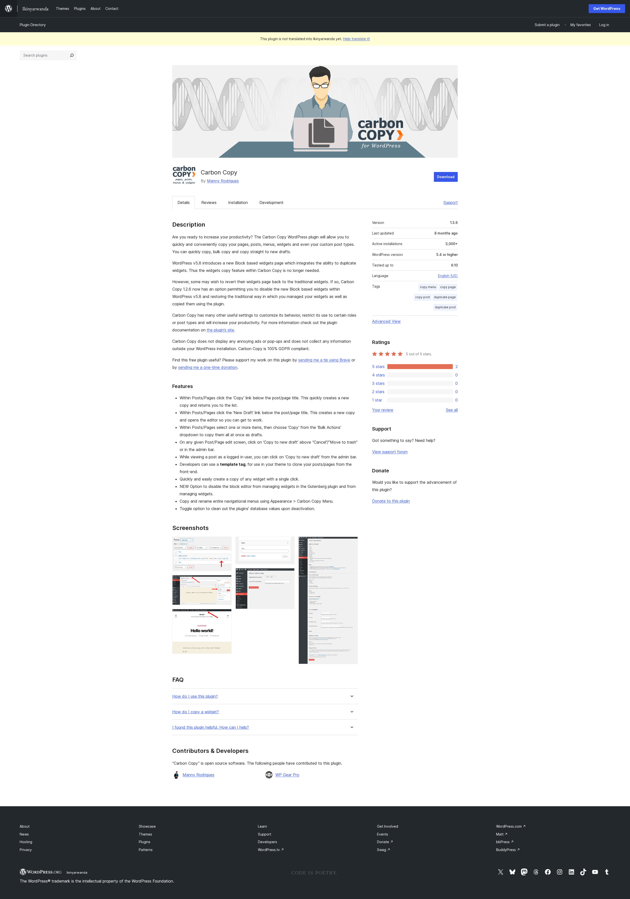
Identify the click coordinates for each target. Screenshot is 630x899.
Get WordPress (606, 8)
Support (450, 202)
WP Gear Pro (287, 774)
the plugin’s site (220, 329)
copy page (448, 287)
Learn (262, 826)
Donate (385, 842)
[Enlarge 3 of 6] (224, 615)
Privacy (26, 850)
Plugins (144, 842)
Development (271, 202)
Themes (145, 834)
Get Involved (387, 826)
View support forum (390, 451)
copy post (422, 297)
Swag (383, 850)
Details (183, 202)
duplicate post (445, 307)
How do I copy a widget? (195, 712)
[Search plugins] (72, 55)
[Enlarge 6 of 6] (351, 543)
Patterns (146, 850)
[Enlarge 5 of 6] (287, 574)
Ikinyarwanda (77, 872)
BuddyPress (508, 850)
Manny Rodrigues (223, 180)
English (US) (448, 276)
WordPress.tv (271, 850)
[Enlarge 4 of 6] (287, 543)
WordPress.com (511, 826)
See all (452, 409)
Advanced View (386, 321)
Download (446, 177)
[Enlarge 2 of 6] (224, 581)
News (24, 834)
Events (382, 834)
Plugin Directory (33, 25)
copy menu (428, 287)
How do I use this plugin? (195, 696)
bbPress (505, 842)
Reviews (209, 202)
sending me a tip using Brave (324, 359)
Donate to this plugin (391, 500)
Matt (502, 834)
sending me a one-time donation (207, 367)
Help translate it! (356, 39)
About (25, 826)
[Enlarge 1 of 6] (224, 543)
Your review (382, 409)
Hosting (26, 842)
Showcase (147, 826)
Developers (267, 842)
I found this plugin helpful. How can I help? (210, 727)
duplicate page (445, 297)
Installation (238, 202)
